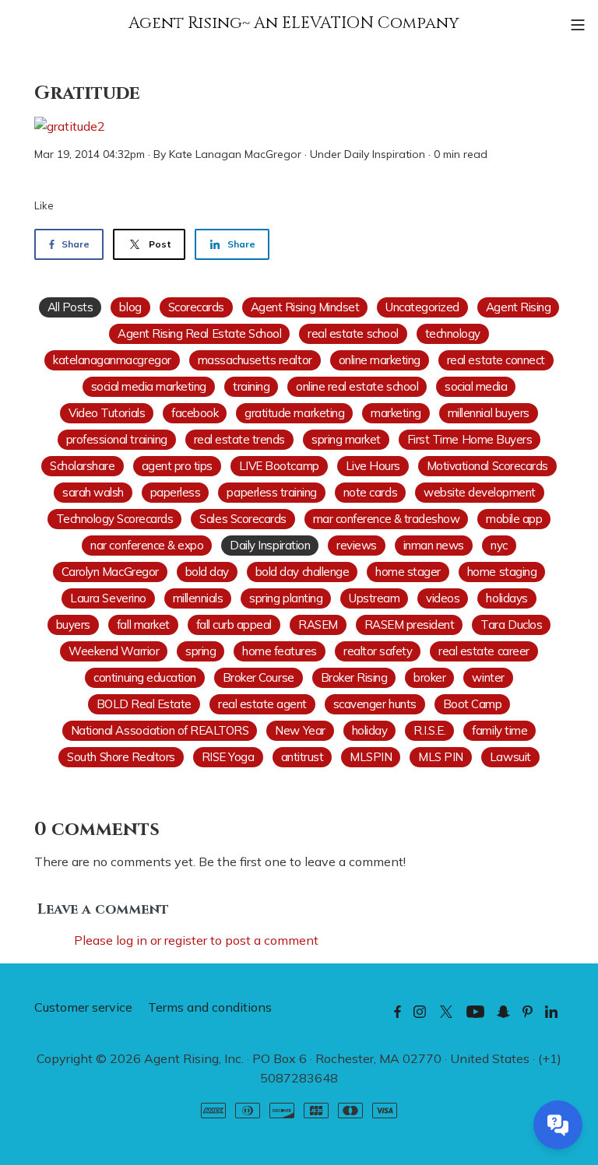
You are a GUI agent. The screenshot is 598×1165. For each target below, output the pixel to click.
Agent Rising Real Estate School (199, 333)
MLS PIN (440, 756)
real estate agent (262, 704)
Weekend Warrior (114, 651)
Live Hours (373, 465)
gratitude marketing (294, 412)
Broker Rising (354, 677)
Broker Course (258, 677)
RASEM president (409, 624)
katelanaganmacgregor (112, 360)
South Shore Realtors (120, 756)
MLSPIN (371, 756)
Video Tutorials (107, 412)
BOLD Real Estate (144, 704)
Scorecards (196, 307)
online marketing (379, 360)
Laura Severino (108, 598)
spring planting (285, 598)
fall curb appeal (234, 624)
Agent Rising (518, 307)
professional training (116, 439)
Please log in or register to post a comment (196, 940)
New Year (300, 730)
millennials (198, 598)
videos (442, 598)
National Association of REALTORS (160, 730)
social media (476, 386)
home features (279, 651)
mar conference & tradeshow (386, 518)
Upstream (374, 598)
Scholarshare (82, 465)
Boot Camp (472, 704)
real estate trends (239, 439)
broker (429, 677)
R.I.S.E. (429, 730)
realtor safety (377, 651)
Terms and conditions (210, 1007)
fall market (143, 624)
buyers (73, 624)
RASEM (318, 624)
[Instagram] (419, 1011)
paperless (175, 492)
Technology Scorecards (115, 518)
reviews (356, 545)
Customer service (83, 1007)
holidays (506, 598)
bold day (207, 571)
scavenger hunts (375, 704)
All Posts (70, 307)
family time (499, 730)
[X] (446, 1011)
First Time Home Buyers (469, 439)
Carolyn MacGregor (110, 571)
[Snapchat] (503, 1011)
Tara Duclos (511, 624)
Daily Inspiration (384, 154)
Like (44, 205)
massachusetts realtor (255, 360)
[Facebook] (397, 1011)
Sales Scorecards (242, 518)
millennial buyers (488, 412)
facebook (194, 412)
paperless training (271, 492)
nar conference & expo (146, 545)
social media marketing (148, 386)
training (251, 386)
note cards (370, 492)
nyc (499, 545)
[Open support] (557, 1124)
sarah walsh (93, 492)
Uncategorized (422, 307)
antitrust (302, 756)
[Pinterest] (527, 1011)
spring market (346, 439)
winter (488, 677)
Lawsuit (510, 756)
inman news (433, 545)
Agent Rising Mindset (305, 307)
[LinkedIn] (551, 1011)
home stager (408, 571)
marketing (396, 412)
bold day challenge (302, 571)
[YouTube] (475, 1011)
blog (130, 307)
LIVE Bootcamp (279, 465)
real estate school (353, 333)
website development (480, 492)
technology (452, 333)
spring (200, 651)
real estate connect (496, 360)
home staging (501, 571)
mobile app (514, 518)
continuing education (144, 677)
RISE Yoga (228, 756)
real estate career (483, 651)
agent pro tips (177, 465)
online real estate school (357, 386)
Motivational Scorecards (487, 465)
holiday (370, 730)
